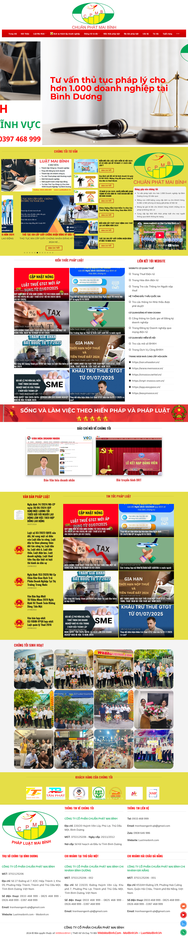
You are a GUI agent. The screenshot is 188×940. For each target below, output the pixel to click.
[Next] (181, 92)
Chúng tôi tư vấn (91, 33)
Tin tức (156, 33)
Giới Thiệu (25, 33)
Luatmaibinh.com (148, 840)
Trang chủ (13, 33)
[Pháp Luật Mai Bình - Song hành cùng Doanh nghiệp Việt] (94, 16)
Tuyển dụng (167, 33)
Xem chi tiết (10, 251)
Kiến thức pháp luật (112, 33)
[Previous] (7, 92)
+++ (177, 33)
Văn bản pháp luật (131, 33)
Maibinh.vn (42, 914)
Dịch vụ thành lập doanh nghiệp (67, 33)
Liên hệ (146, 33)
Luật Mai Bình (39, 33)
